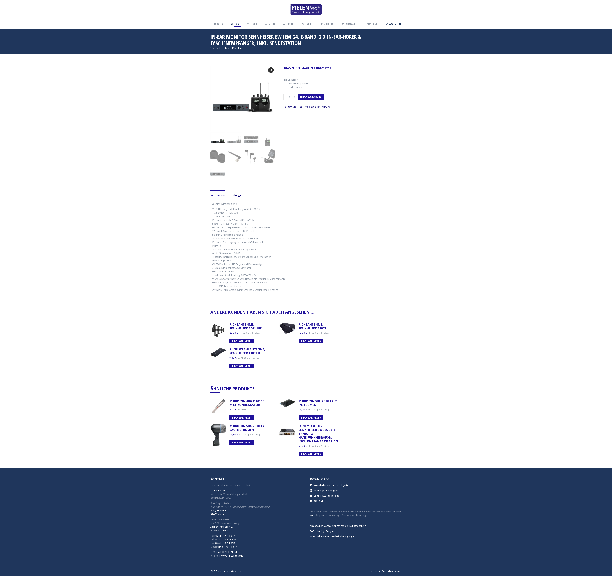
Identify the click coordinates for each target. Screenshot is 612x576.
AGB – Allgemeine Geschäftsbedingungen (332, 536)
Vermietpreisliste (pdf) (325, 490)
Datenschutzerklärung (392, 571)
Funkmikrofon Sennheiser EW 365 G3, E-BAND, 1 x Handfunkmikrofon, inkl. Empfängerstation (318, 433)
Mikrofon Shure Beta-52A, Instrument (247, 428)
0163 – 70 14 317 (227, 546)
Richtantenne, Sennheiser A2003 (312, 326)
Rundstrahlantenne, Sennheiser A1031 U (247, 351)
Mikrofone (297, 107)
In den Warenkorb (310, 97)
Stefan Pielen (217, 490)
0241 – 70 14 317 (225, 535)
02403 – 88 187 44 (226, 539)
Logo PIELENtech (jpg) (325, 495)
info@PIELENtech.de (229, 551)
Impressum (375, 571)
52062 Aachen (218, 514)
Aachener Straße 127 (221, 526)
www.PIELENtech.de (232, 555)
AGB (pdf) (318, 501)
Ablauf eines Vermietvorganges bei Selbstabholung (338, 525)
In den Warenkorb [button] (241, 341)
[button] (271, 70)
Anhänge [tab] (236, 195)
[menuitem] (219, 24)
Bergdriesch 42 (218, 510)
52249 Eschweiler (220, 530)
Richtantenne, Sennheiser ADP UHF (245, 326)
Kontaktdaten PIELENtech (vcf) (330, 485)
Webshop (315, 515)
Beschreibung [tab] (217, 195)
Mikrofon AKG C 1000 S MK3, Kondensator (246, 403)
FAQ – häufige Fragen (322, 531)
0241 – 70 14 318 (225, 543)
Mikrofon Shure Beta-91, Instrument (319, 403)
